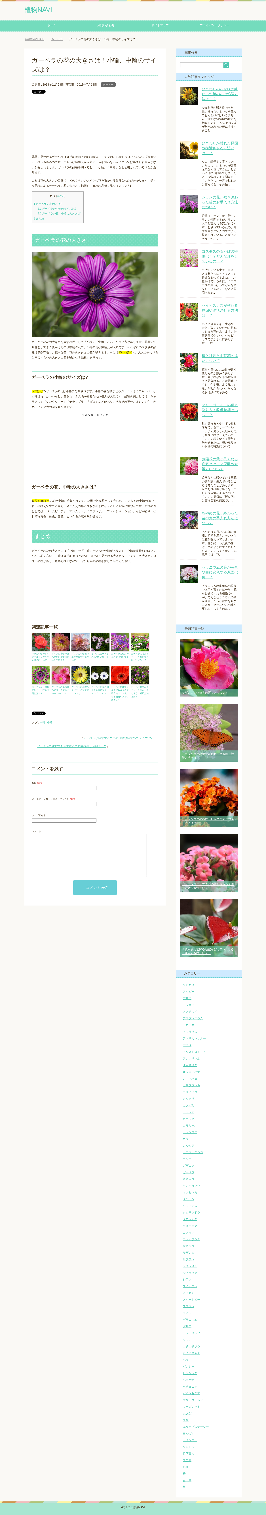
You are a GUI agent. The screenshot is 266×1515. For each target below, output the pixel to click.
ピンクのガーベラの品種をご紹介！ (100, 655)
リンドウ (188, 1446)
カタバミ (188, 1105)
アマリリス (190, 1031)
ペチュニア (190, 1386)
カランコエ (190, 1132)
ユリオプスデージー (196, 1426)
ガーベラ (108, 84)
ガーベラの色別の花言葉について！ (120, 655)
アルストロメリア (194, 1051)
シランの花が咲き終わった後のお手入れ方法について (220, 202)
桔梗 (186, 1466)
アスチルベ (190, 1011)
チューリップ (191, 1333)
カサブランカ (191, 1085)
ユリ (186, 1420)
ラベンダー (190, 1440)
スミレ (187, 1312)
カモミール (190, 1125)
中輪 (42, 722)
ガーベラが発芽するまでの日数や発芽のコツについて (118, 738)
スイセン (188, 1292)
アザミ (187, 998)
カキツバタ (190, 1078)
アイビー (188, 991)
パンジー (188, 1366)
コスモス (188, 1232)
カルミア (188, 1145)
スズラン (188, 1306)
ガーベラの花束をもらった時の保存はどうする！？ (140, 656)
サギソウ (188, 1246)
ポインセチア (191, 1393)
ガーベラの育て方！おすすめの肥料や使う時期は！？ (71, 746)
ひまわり (188, 984)
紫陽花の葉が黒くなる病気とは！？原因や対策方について (220, 464)
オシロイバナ (191, 1071)
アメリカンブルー (194, 1038)
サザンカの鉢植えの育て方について (205, 692)
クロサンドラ (191, 1212)
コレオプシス (191, 1239)
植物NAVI (38, 9)
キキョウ (188, 1179)
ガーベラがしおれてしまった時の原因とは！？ (40, 690)
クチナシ (188, 1199)
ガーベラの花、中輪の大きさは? (60, 213)
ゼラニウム (190, 1319)
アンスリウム (191, 1058)
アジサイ (188, 1005)
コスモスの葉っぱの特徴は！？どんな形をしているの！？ (220, 256)
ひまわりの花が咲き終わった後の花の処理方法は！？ (220, 94)
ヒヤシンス (190, 1373)
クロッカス (190, 1219)
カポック (188, 1118)
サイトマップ (160, 25)
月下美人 (188, 1453)
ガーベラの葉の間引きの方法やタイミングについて (100, 690)
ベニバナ (188, 1379)
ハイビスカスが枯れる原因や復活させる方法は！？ (220, 310)
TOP (37, 39)
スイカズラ (190, 1286)
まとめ (39, 218)
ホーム (51, 25)
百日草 (187, 1480)
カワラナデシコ (193, 1152)
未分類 (187, 1460)
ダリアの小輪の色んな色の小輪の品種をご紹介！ (60, 656)
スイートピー (191, 1299)
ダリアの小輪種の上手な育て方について (80, 656)
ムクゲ (187, 1413)
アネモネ (188, 1025)
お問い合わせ (106, 25)
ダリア (187, 1326)
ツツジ (187, 1339)
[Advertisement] (95, 123)
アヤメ (187, 1045)
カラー (187, 1138)
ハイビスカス (191, 1353)
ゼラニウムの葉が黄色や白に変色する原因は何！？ (220, 572)
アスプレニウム (193, 1018)
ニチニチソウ (191, 1346)
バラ (186, 1359)
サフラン (188, 1259)
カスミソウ (190, 1092)
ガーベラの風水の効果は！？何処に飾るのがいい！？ (60, 690)
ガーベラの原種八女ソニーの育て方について (80, 690)
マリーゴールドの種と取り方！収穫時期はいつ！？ (220, 410)
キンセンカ (190, 1192)
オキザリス (190, 1065)
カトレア (188, 1112)
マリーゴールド (193, 1400)
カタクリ (188, 1098)
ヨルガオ (188, 1433)
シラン (187, 1279)
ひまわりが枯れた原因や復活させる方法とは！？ (220, 148)
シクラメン (190, 1266)
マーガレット (191, 1406)
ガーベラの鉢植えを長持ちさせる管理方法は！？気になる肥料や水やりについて (120, 693)
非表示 (60, 196)
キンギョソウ (191, 1185)
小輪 (50, 722)
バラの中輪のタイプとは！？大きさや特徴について (40, 656)
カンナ (187, 1158)
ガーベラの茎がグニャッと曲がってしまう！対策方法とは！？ (140, 692)
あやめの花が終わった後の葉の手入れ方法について (220, 518)
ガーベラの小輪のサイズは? (57, 208)
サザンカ (188, 1252)
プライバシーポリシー (214, 25)
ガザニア (188, 1165)
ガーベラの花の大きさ (48, 203)
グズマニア (190, 1225)
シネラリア (190, 1272)
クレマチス (190, 1205)
